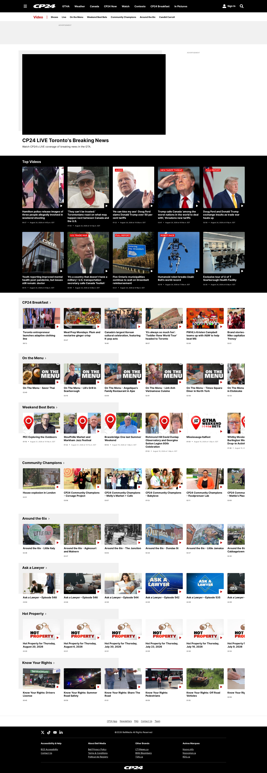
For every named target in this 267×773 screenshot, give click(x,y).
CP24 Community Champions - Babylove (163, 494)
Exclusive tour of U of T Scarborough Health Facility (219, 278)
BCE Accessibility (49, 749)
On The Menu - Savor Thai (39, 387)
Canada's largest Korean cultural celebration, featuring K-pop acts (122, 335)
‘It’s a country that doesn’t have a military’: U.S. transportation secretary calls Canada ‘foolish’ (87, 280)
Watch (125, 6)
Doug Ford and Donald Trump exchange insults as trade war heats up (221, 215)
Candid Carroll (167, 17)
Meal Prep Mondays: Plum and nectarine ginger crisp (82, 334)
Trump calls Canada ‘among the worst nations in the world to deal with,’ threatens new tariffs (178, 215)
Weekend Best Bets (97, 17)
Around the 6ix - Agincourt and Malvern (80, 550)
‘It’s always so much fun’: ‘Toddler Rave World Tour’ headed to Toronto (161, 335)
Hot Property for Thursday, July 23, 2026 (162, 645)
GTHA (66, 6)
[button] (238, 327)
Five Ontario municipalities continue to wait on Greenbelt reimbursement (131, 280)
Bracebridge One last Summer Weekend (123, 438)
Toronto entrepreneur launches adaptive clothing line (39, 335)
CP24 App (112, 721)
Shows (54, 17)
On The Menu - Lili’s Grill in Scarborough (80, 389)
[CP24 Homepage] (44, 6)
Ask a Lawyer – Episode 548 (40, 597)
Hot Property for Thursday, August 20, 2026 (39, 645)
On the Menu (76, 17)
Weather (79, 6)
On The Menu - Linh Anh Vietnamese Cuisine (160, 389)
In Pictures (180, 6)
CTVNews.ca (141, 749)
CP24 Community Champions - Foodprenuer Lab (204, 494)
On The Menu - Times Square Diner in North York (204, 389)
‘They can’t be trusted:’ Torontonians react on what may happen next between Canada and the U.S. (88, 216)
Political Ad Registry (98, 756)
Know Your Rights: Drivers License (39, 694)
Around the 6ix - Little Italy (39, 548)
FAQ (136, 721)
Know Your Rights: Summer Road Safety (80, 694)
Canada (94, 6)
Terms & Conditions (98, 753)
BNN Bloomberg (143, 753)
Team (157, 721)
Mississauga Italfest (198, 436)
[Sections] (25, 6)
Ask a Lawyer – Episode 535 (203, 597)
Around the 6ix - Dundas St (162, 548)
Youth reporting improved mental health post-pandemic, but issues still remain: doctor (42, 280)
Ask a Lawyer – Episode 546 (81, 597)
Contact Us (146, 721)
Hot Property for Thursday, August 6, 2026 (80, 645)
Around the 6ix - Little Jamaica (205, 548)
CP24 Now (110, 6)
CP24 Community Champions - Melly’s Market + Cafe (122, 494)
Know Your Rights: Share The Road (122, 694)
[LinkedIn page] (61, 732)
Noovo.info (188, 749)
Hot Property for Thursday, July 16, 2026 (202, 645)
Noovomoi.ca (189, 753)
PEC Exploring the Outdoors (40, 436)
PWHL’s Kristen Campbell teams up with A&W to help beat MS (202, 335)
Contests (140, 6)
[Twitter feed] (42, 732)
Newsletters (126, 721)
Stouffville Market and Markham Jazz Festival (77, 438)
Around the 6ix (147, 17)
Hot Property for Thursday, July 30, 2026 (121, 645)
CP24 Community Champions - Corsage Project (82, 494)
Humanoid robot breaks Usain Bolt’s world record (176, 278)
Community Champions (123, 17)
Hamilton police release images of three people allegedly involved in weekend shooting (42, 215)
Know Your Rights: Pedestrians (157, 694)
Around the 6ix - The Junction (123, 548)
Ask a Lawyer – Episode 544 (122, 597)
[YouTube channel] (55, 732)
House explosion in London (39, 492)
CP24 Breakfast (160, 6)
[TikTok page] (49, 732)
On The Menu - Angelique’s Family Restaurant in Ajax (121, 389)
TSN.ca (139, 756)
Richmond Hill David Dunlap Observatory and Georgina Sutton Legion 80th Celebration (162, 441)
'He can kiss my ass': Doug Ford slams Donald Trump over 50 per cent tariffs (133, 215)
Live (64, 17)
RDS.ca (186, 756)
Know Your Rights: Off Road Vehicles (203, 694)
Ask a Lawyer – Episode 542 (162, 597)
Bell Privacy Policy (97, 749)
